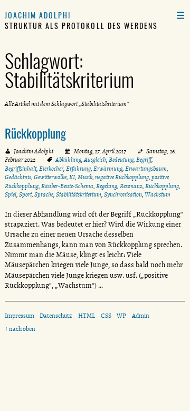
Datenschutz (56, 315)
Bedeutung (121, 159)
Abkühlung (68, 159)
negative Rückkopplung (122, 177)
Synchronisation (123, 194)
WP (121, 315)
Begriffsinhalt (20, 168)
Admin (140, 315)
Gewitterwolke (50, 177)
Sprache (43, 194)
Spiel (10, 194)
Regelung (106, 186)
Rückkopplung (35, 133)
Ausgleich (95, 159)
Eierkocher (51, 168)
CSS (106, 315)
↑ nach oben (20, 329)
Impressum (19, 315)
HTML (86, 315)
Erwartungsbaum (146, 168)
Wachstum (157, 194)
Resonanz (131, 186)
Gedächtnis (18, 177)
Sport (25, 194)
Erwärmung (107, 168)
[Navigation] (180, 15)
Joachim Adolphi (38, 15)
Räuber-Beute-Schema (67, 186)
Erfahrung (78, 168)
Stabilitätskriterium (78, 194)
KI (72, 177)
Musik (85, 177)
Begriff (143, 159)
